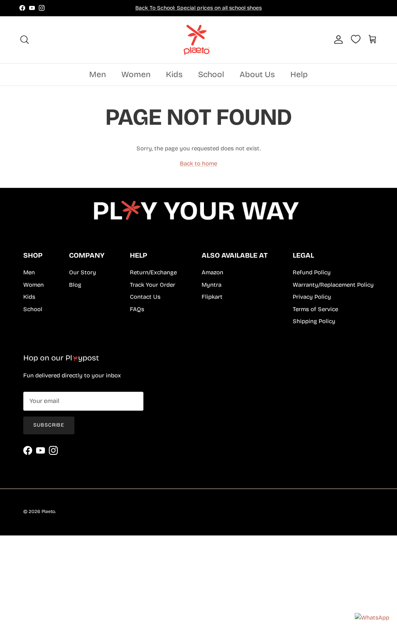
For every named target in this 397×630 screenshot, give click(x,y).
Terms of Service (315, 309)
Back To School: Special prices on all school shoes (198, 8)
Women (135, 74)
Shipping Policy (314, 321)
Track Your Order (152, 284)
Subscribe (48, 425)
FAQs (137, 309)
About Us (257, 74)
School (211, 74)
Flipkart (212, 296)
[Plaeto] (198, 39)
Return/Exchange (153, 272)
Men (97, 74)
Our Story (82, 272)
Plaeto (48, 511)
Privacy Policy (312, 296)
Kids (174, 74)
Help (299, 74)
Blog (75, 284)
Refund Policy (312, 272)
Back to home (198, 163)
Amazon (212, 272)
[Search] (24, 39)
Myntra (211, 284)
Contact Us (145, 296)
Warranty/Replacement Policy (333, 284)
